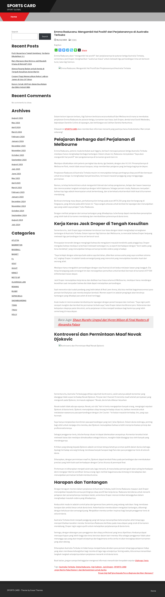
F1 (13, 258)
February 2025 (18, 192)
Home (14, 16)
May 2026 (16, 122)
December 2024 (19, 201)
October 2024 (18, 210)
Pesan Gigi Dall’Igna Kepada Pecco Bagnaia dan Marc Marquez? (125, 573)
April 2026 (16, 127)
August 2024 (17, 220)
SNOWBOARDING (19, 300)
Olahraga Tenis (141, 560)
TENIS (74, 39)
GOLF (14, 263)
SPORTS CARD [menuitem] (71, 129)
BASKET (15, 254)
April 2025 (16, 183)
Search (15, 31)
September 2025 (19, 159)
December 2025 (19, 145)
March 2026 (17, 132)
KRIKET (15, 272)
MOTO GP (16, 277)
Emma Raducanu (83, 566)
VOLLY (14, 314)
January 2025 (18, 196)
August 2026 (17, 118)
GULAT (15, 268)
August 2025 (17, 164)
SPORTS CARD (21, 5)
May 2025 (16, 178)
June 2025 (16, 173)
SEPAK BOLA (17, 296)
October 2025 (18, 155)
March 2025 (17, 187)
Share (84, 50)
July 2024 (16, 224)
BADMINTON (17, 245)
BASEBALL (16, 249)
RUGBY (15, 291)
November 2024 (19, 206)
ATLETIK (15, 240)
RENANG (15, 286)
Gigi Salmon (96, 566)
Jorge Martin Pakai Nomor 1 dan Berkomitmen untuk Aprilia (80, 570)
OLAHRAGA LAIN (19, 282)
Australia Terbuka (67, 566)
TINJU (14, 309)
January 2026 (18, 141)
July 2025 (16, 169)
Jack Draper (108, 566)
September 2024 (19, 215)
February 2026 (18, 136)
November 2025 (19, 150)
